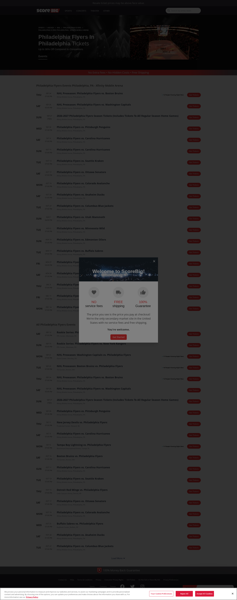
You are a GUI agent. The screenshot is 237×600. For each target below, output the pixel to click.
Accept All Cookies (204, 593)
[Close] (233, 594)
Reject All (184, 593)
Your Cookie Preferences (161, 593)
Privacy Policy (32, 597)
